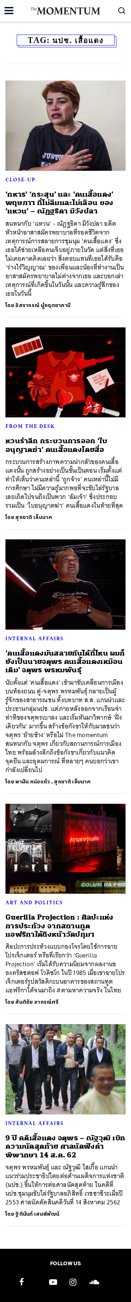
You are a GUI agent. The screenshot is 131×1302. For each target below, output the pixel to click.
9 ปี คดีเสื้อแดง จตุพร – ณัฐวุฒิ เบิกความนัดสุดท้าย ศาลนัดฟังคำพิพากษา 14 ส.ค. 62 (65, 1146)
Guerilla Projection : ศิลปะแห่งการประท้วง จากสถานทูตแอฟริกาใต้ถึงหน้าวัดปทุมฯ (59, 926)
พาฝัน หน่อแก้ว (32, 782)
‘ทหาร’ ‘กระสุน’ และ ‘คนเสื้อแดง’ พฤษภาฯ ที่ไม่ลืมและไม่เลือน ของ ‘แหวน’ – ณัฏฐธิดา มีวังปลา (59, 203)
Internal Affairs (34, 638)
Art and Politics (34, 902)
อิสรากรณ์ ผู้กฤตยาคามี (43, 305)
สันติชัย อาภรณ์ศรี (37, 1002)
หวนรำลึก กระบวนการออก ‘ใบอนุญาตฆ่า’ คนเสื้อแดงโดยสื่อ (56, 445)
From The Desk (30, 426)
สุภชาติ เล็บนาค (33, 517)
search (121, 10)
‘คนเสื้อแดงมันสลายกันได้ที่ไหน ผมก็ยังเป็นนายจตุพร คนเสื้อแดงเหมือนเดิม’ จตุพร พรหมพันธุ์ (65, 662)
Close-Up (20, 179)
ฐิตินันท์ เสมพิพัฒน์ (37, 1214)
